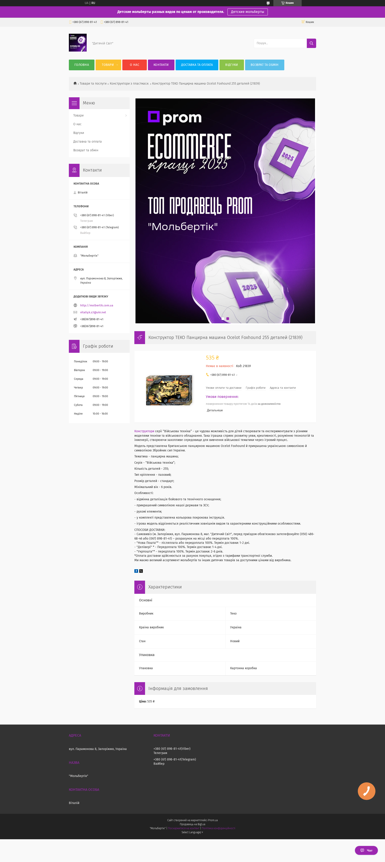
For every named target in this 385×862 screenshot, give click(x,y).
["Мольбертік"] (78, 50)
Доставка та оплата (197, 64)
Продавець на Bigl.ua (192, 824)
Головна (81, 64)
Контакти (161, 64)
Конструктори (144, 431)
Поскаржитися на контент (183, 828)
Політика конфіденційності (218, 828)
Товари (108, 64)
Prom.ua (213, 820)
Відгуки (231, 64)
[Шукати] (311, 43)
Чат (370, 850)
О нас (134, 64)
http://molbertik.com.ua (96, 305)
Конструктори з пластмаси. (129, 83)
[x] (141, 571)
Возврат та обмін (265, 64)
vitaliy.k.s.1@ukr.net (93, 312)
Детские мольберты (247, 12)
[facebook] (136, 571)
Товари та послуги (93, 83)
